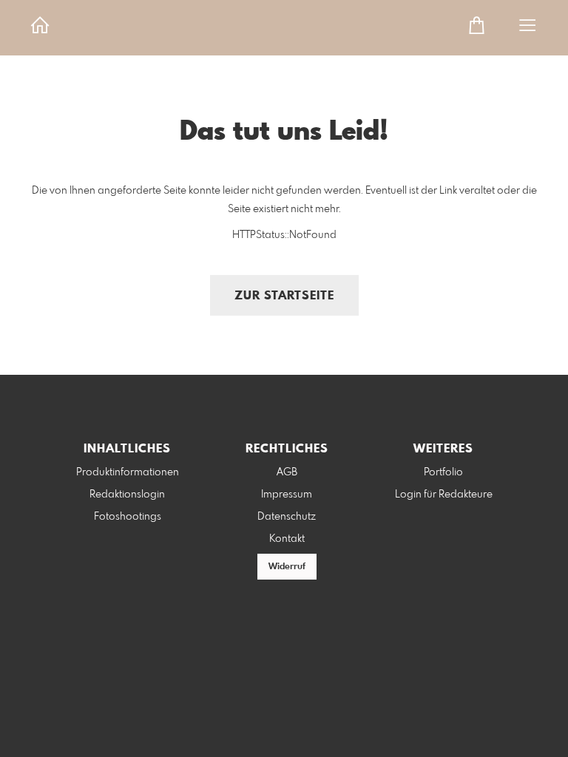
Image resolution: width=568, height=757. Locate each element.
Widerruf (286, 567)
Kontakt (287, 539)
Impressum (286, 494)
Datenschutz (286, 517)
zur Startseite (284, 296)
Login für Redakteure (444, 494)
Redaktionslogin (127, 494)
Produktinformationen (127, 472)
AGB (287, 472)
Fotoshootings (127, 517)
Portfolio (443, 472)
